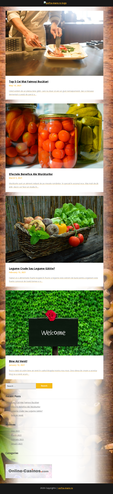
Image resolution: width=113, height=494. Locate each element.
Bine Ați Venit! (18, 361)
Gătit (13, 459)
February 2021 (17, 439)
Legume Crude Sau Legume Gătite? (32, 268)
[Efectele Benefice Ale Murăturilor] (54, 167)
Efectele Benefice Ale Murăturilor (31, 174)
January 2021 (17, 443)
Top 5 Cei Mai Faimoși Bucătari (28, 81)
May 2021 (15, 431)
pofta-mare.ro (65, 488)
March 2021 (16, 435)
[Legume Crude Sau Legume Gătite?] (54, 262)
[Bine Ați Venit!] (54, 354)
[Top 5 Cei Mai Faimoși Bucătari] (54, 75)
